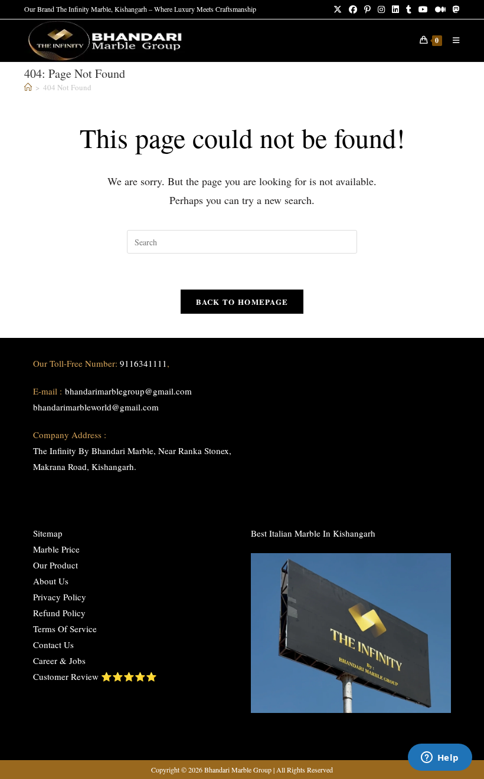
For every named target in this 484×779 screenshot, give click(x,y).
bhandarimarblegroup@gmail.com (128, 391)
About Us (50, 581)
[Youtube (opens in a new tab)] (423, 9)
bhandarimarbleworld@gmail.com (96, 407)
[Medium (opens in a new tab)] (440, 9)
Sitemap (48, 533)
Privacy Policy (59, 597)
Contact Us (53, 644)
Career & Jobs (59, 660)
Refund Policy (59, 613)
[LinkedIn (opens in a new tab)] (395, 9)
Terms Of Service (65, 629)
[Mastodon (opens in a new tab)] (454, 9)
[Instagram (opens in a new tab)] (381, 9)
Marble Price (56, 549)
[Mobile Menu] (452, 40)
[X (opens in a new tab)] (337, 9)
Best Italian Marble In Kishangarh (313, 533)
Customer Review (66, 676)
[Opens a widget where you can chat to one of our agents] (439, 758)
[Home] (28, 87)
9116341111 (143, 363)
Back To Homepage (242, 301)
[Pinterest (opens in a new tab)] (367, 9)
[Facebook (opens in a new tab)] (353, 9)
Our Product (55, 565)
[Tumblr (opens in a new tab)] (409, 9)
